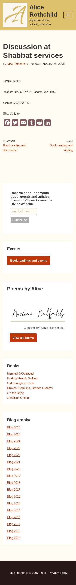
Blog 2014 (13, 510)
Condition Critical (18, 397)
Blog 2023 (13, 448)
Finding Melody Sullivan (22, 378)
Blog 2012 (13, 524)
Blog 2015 (13, 503)
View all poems (23, 337)
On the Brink (15, 393)
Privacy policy (58, 572)
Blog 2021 (13, 462)
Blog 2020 (13, 469)
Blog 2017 (13, 489)
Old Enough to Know (20, 383)
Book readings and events (28, 260)
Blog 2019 (13, 475)
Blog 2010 (13, 538)
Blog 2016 (13, 496)
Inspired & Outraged (20, 373)
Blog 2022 (13, 455)
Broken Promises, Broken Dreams (30, 388)
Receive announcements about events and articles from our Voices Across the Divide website (31, 198)
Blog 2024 (13, 441)
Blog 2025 (13, 434)
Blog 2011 (13, 531)
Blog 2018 (13, 482)
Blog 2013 (13, 517)
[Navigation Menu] (68, 15)
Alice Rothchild (16, 63)
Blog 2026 (13, 427)
